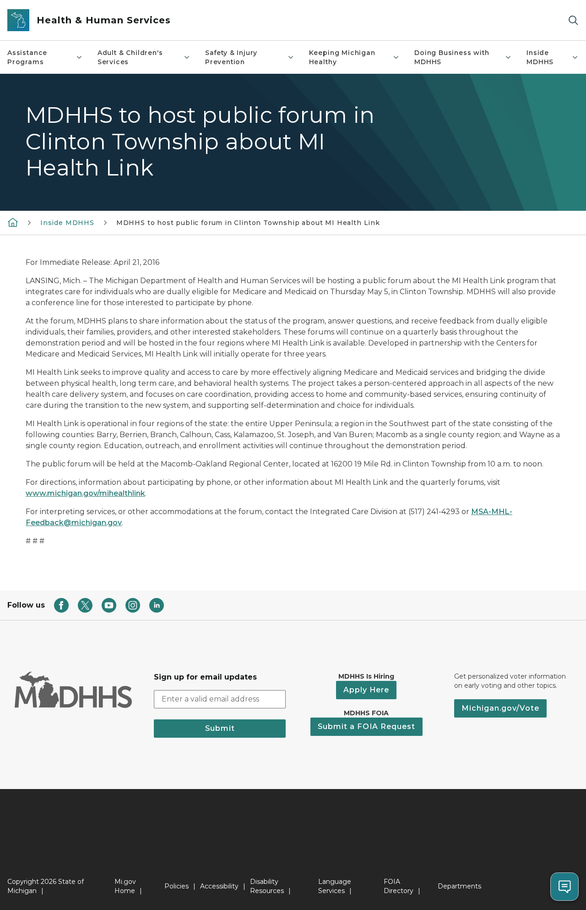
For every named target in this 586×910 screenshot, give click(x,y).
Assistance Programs (27, 57)
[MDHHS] (12, 222)
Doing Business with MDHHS (451, 57)
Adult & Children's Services (130, 57)
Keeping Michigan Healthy (342, 57)
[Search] (573, 20)
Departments (459, 886)
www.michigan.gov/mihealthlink (85, 493)
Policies (176, 886)
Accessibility (219, 886)
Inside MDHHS (539, 57)
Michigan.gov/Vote (500, 708)
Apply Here (366, 689)
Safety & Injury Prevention (231, 57)
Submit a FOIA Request (366, 726)
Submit (220, 728)
